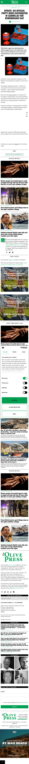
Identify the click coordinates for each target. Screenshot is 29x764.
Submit (14, 707)
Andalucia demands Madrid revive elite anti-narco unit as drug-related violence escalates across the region (14, 234)
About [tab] (23, 352)
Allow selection (14, 407)
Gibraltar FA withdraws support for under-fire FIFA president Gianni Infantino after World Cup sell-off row (14, 644)
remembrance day (19, 154)
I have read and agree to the (15, 702)
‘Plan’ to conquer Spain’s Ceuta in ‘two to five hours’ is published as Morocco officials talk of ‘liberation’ (14, 639)
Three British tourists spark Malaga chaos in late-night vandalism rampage (14, 208)
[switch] (25, 383)
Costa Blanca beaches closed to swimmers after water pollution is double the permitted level (14, 650)
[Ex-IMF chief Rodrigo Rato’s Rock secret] (14, 285)
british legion (9, 154)
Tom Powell (16, 21)
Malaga (25, 6)
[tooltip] (7, 252)
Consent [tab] (5, 352)
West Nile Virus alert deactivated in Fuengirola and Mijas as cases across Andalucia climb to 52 (13, 633)
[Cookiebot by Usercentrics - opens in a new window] (20, 348)
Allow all (14, 400)
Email (3, 691)
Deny (14, 414)
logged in (11, 260)
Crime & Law (18, 6)
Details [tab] (14, 352)
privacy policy (24, 702)
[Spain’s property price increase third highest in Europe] (14, 273)
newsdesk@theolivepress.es (14, 245)
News (16, 144)
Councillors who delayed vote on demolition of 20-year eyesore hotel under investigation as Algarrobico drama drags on (14, 460)
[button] (26, 598)
